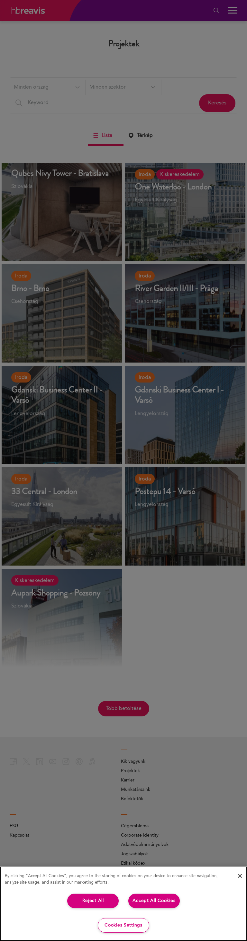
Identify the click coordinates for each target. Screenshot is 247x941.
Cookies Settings (123, 925)
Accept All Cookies (154, 900)
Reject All (93, 900)
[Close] (240, 876)
